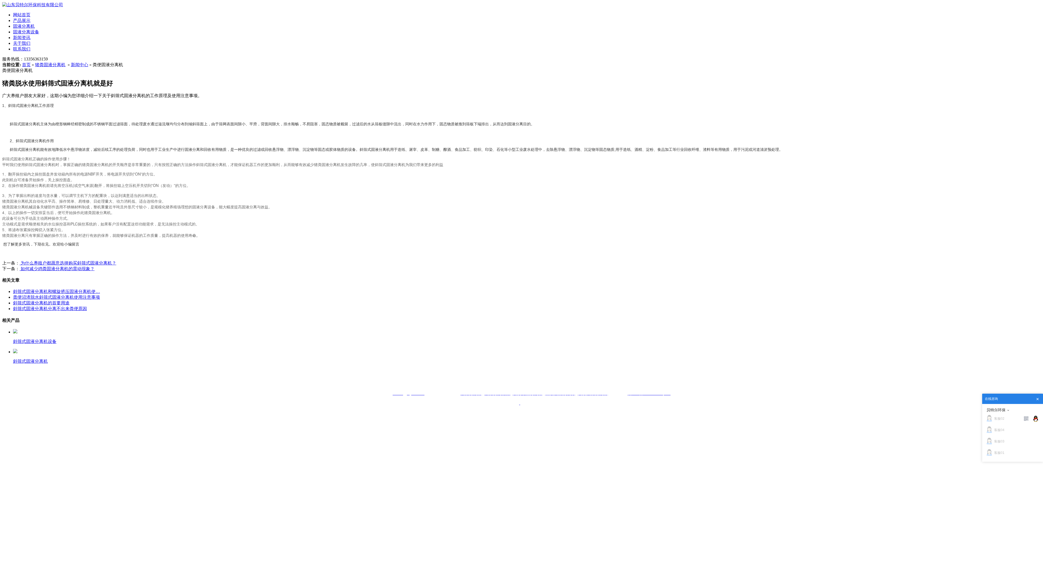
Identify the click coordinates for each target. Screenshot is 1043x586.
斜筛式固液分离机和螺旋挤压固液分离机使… (56, 291)
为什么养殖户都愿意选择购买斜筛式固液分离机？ (68, 263)
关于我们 (21, 43)
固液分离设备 (26, 32)
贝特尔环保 (996, 410)
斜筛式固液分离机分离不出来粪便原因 (50, 308)
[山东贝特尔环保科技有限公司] (32, 4)
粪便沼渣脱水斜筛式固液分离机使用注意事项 (56, 297)
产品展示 (21, 20)
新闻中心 (79, 64)
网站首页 (21, 14)
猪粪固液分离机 (50, 64)
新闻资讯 (21, 37)
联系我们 (21, 49)
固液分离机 (24, 26)
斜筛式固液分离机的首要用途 (41, 303)
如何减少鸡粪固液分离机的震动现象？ (57, 268)
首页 (26, 64)
